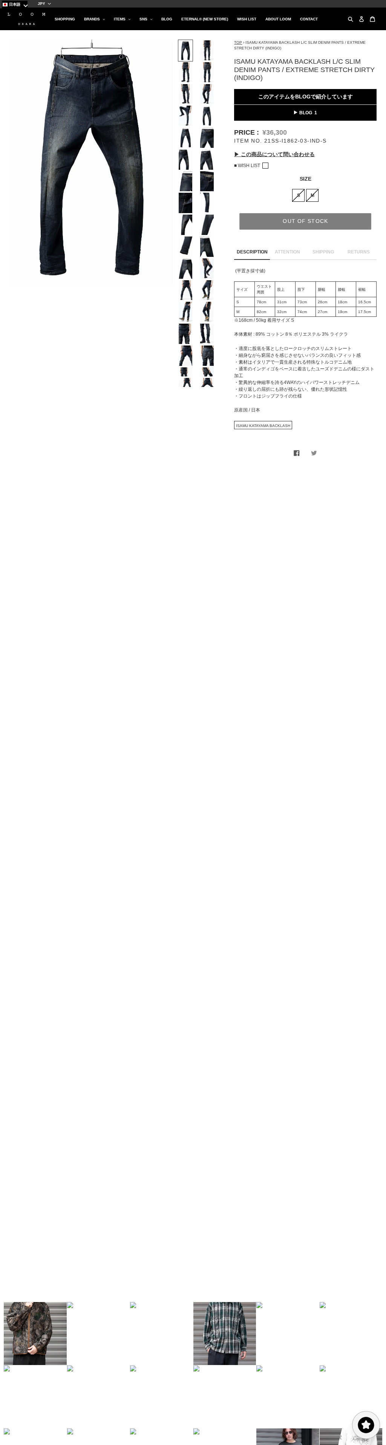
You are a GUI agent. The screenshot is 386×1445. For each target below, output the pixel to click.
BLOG (305, 112)
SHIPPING (323, 252)
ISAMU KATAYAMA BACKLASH (263, 426)
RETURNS (359, 252)
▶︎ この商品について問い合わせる (274, 154)
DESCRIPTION (252, 252)
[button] (35, 1333)
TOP (238, 42)
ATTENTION (287, 252)
